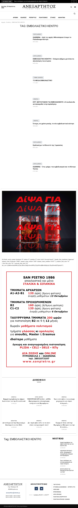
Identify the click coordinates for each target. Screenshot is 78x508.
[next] (75, 1)
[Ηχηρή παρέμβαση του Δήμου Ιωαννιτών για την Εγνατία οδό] (14, 390)
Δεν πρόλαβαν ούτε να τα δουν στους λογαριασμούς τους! (39, 424)
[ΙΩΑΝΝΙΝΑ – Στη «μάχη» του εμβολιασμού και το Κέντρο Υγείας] (16, 172)
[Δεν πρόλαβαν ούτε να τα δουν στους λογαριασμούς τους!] (39, 414)
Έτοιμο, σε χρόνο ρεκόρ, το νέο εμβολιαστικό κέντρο (53, 124)
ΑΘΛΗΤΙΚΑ (14, 420)
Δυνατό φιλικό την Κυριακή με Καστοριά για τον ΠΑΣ (29, 1)
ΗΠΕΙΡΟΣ (36, 99)
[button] (39, 13)
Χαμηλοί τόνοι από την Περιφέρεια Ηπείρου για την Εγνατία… (64, 425)
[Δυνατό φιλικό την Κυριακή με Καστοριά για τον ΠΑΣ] (14, 414)
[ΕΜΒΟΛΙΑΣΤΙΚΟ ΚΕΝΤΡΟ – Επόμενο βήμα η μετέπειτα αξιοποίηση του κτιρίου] (16, 64)
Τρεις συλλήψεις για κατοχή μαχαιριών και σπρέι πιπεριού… (64, 401)
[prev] (72, 1)
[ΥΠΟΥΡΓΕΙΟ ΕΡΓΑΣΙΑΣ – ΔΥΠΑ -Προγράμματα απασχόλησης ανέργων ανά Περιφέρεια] (39, 390)
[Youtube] (75, 7)
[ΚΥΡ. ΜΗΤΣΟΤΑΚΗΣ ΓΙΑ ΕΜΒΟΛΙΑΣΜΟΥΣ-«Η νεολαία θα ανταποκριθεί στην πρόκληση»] (16, 107)
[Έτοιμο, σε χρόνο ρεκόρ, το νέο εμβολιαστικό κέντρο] (16, 129)
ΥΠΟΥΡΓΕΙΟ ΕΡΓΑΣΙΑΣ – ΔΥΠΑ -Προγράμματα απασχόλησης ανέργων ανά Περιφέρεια (39, 401)
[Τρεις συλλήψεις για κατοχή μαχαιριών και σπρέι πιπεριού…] (64, 390)
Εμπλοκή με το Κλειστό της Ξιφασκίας (48, 145)
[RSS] (71, 7)
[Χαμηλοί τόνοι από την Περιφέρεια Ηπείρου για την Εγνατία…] (64, 414)
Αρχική (3, 22)
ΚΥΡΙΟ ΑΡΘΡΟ (37, 34)
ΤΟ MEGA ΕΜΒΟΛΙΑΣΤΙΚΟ (42, 80)
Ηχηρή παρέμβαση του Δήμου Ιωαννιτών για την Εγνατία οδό (13, 400)
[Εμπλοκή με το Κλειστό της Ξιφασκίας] (16, 150)
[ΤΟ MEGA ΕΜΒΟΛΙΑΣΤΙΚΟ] (16, 86)
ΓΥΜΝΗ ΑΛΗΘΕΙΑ (38, 77)
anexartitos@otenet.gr (13, 493)
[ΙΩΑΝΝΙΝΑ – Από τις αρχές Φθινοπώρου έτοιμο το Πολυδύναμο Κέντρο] (16, 42)
